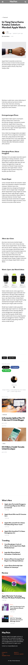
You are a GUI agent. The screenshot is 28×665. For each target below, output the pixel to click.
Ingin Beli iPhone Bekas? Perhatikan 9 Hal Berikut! (12, 553)
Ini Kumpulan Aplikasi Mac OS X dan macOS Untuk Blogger (13, 419)
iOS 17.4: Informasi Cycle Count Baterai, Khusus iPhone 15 (17, 608)
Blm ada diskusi (5, 36)
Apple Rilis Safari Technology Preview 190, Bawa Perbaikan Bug (13, 597)
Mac (3, 593)
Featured (5, 17)
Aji (7, 32)
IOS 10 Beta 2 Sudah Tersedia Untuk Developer (13, 448)
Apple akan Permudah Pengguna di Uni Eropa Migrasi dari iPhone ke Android (15, 505)
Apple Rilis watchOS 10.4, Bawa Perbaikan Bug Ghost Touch (14, 523)
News (4, 443)
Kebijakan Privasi (6, 655)
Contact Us (4, 652)
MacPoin (13, 1)
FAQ (3, 654)
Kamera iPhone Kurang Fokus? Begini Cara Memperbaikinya (14, 560)
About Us (16, 652)
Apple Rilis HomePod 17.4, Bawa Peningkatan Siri (14, 532)
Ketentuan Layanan (18, 654)
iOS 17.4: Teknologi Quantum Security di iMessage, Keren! (16, 619)
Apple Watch (12, 357)
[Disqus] (14, 475)
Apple (4, 357)
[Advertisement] (14, 9)
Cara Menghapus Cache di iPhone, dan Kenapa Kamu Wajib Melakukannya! (14, 546)
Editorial (5, 414)
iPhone (11, 604)
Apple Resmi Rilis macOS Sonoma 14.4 (15, 515)
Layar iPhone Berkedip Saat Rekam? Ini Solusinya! (13, 566)
